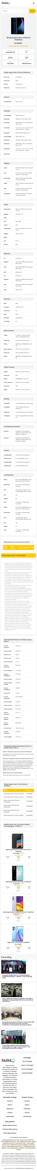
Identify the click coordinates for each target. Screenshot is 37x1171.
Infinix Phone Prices (20, 1143)
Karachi (10, 1101)
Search (32, 11)
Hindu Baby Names (9, 1133)
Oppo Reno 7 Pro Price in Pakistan (18, 942)
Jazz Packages (27, 1061)
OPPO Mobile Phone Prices (8, 1141)
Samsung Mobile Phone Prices (10, 1140)
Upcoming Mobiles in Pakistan (15, 1148)
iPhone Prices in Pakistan (27, 1140)
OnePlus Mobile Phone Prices (14, 1146)
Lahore (9, 1105)
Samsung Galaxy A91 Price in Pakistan (18, 882)
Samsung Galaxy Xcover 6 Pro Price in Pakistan (18, 850)
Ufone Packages (27, 1069)
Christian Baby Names (9, 1129)
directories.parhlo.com (9, 1168)
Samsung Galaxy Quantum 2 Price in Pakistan (18, 912)
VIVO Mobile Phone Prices (24, 1141)
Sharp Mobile (19, 84)
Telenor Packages (27, 1065)
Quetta (9, 1113)
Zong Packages (27, 1073)
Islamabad (10, 1116)
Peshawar (9, 1109)
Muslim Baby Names (10, 1125)
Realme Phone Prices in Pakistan (19, 1144)
